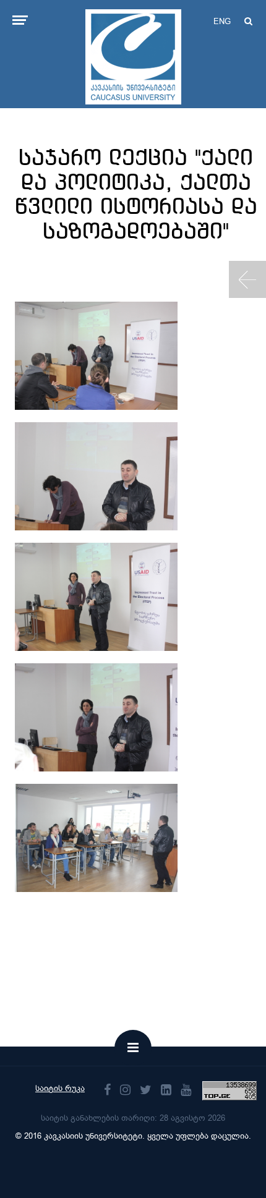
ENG (222, 21)
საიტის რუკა (60, 1088)
